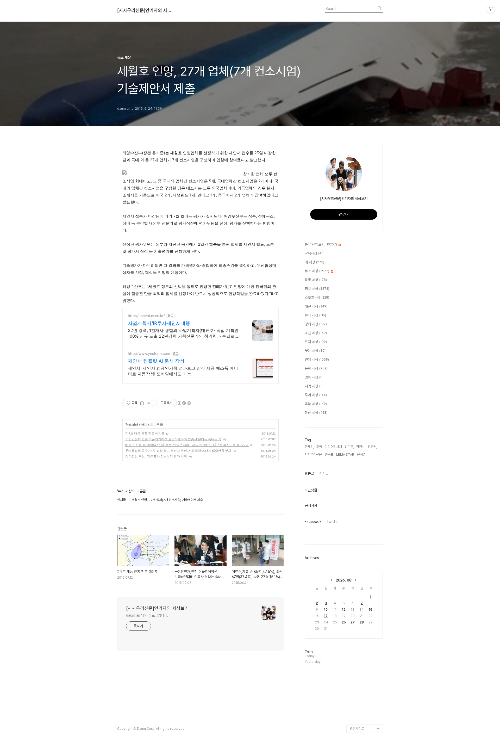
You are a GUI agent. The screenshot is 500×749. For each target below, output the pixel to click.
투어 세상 (316, 395)
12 (344, 609)
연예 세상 (317, 359)
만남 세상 (316, 413)
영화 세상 (315, 377)
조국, (319, 447)
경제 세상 (316, 324)
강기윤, (349, 447)
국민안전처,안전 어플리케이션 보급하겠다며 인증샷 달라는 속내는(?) (173, 439)
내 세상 (314, 262)
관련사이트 (357, 729)
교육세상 (314, 253)
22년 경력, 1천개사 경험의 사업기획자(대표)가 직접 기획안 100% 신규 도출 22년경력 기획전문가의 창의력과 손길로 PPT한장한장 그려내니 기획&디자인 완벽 (183, 333)
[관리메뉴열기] (491, 9)
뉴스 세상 (132, 424)
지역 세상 (316, 386)
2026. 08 (344, 580)
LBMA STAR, (345, 454)
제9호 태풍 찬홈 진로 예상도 (145, 433)
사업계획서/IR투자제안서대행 (159, 323)
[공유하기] (142, 403)
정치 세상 (317, 289)
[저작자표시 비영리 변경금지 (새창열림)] (184, 403)
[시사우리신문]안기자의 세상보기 (145, 10)
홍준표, (329, 454)
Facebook (313, 521)
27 (353, 622)
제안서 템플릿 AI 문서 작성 (156, 361)
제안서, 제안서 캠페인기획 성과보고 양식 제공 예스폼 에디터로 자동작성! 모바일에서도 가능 (183, 371)
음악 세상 (316, 404)
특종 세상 (316, 280)
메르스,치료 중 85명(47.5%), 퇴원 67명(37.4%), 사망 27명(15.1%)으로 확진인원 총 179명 (187, 445)
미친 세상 (316, 333)
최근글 (309, 474)
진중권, (372, 447)
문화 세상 (316, 368)
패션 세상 (316, 306)
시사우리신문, (314, 454)
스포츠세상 (317, 297)
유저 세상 (316, 342)
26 (344, 622)
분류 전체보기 (321, 244)
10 (326, 609)
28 (362, 622)
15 (370, 609)
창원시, (361, 447)
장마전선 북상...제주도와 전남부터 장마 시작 (156, 456)
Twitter (333, 521)
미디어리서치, (334, 447)
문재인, (309, 447)
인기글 (324, 474)
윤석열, (361, 454)
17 (326, 616)
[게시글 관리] (148, 403)
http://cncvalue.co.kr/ (146, 315)
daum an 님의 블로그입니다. (147, 615)
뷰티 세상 (315, 315)
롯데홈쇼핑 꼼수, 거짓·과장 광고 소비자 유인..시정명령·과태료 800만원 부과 (178, 451)
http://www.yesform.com (149, 353)
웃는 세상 (315, 351)
